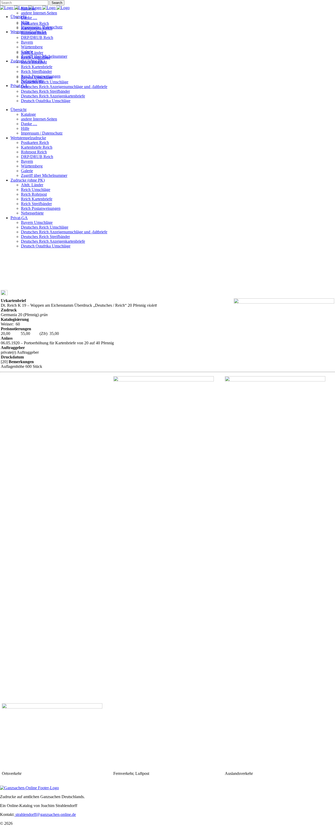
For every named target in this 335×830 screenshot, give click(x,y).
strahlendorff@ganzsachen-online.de (45, 814)
